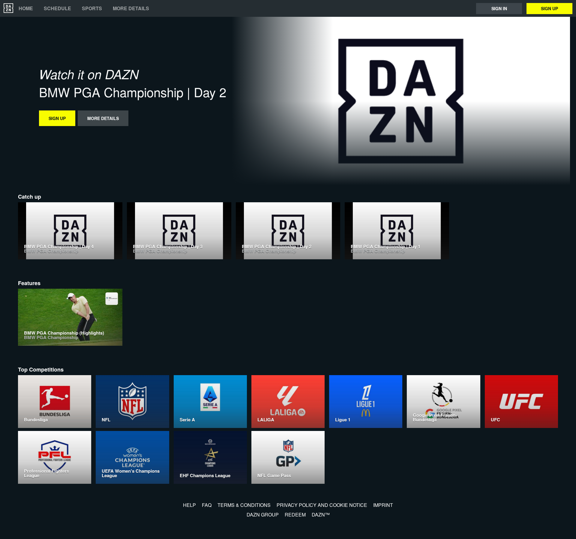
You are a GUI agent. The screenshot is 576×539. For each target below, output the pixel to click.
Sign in (499, 8)
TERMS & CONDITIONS (244, 504)
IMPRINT (383, 504)
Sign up (549, 8)
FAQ (207, 504)
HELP (189, 504)
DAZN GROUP (263, 514)
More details (131, 8)
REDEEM (295, 514)
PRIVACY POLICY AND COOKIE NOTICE (322, 504)
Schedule (57, 8)
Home (26, 8)
